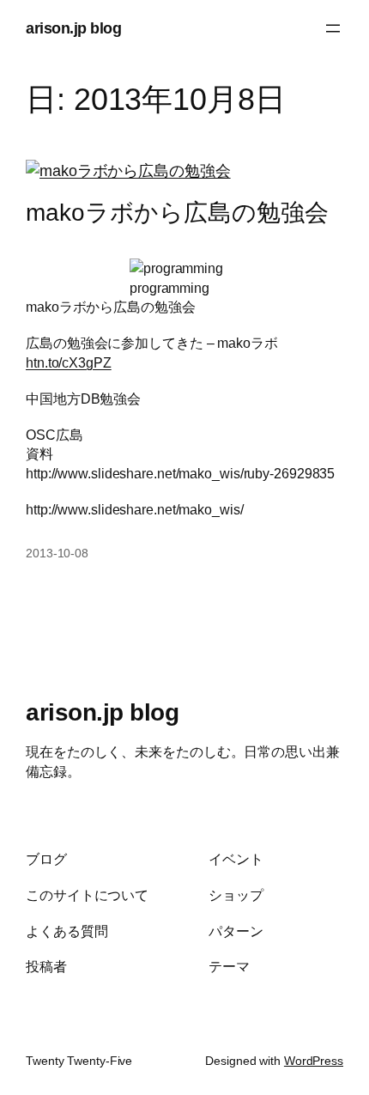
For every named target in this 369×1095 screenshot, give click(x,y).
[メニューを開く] (333, 28)
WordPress (313, 1061)
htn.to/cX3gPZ (69, 362)
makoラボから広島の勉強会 (177, 212)
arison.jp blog (73, 28)
